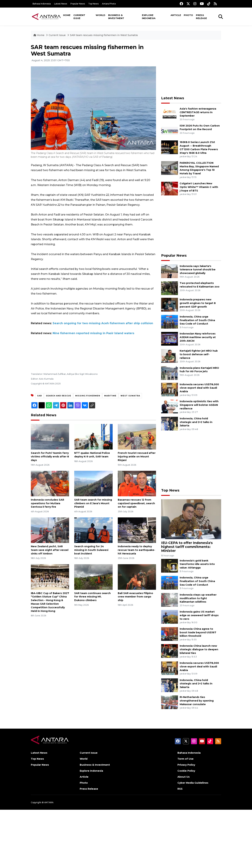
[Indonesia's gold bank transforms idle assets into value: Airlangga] (169, 565)
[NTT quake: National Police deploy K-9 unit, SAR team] (93, 436)
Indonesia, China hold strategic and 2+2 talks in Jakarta (196, 422)
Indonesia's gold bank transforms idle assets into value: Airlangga (197, 564)
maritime (110, 395)
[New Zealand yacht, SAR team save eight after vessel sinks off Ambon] (50, 530)
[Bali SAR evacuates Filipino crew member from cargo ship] (137, 576)
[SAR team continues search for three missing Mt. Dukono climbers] (93, 576)
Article (176, 15)
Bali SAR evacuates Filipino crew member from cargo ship (135, 597)
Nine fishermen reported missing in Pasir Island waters (93, 333)
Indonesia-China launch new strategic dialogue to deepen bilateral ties (199, 649)
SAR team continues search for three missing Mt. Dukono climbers (92, 597)
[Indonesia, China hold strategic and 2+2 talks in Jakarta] (169, 423)
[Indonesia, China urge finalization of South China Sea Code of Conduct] (169, 321)
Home (66, 15)
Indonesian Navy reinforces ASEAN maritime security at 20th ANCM (198, 337)
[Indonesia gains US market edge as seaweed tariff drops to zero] (169, 616)
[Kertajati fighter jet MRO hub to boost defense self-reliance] (169, 355)
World (100, 15)
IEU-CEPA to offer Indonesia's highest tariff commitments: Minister (187, 547)
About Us (183, 776)
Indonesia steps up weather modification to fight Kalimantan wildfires (198, 598)
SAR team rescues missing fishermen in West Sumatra (104, 35)
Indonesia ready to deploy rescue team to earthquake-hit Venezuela (136, 550)
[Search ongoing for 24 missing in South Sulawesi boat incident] (93, 530)
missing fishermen (87, 395)
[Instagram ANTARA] (194, 3)
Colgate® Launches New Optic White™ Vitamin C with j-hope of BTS (199, 187)
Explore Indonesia (148, 17)
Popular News (77, 3)
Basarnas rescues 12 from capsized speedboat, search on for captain (136, 503)
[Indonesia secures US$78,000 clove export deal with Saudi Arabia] (169, 389)
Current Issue (79, 17)
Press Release (201, 17)
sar (39, 395)
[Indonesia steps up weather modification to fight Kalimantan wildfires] (169, 599)
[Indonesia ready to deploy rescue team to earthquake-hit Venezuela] (137, 530)
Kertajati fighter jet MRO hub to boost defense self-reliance (199, 354)
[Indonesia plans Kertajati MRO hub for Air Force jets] (169, 372)
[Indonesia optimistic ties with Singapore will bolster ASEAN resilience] (169, 406)
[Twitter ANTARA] (188, 3)
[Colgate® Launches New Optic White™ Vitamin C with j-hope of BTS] (169, 188)
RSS (180, 788)
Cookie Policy (186, 770)
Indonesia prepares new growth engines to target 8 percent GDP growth (198, 303)
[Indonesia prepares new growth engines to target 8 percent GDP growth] (169, 304)
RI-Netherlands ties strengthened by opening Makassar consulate (197, 701)
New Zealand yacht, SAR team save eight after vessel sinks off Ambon (49, 550)
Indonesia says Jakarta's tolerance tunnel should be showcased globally (197, 270)
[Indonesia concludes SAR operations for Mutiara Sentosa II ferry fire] (50, 483)
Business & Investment (116, 17)
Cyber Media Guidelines (192, 782)
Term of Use (185, 758)
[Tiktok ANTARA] (208, 3)
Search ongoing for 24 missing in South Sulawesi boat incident (91, 550)
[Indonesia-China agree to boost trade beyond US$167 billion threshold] (169, 633)
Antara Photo (109, 3)
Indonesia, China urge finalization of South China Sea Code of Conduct (197, 320)
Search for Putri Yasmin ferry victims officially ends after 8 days (50, 456)
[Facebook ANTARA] (181, 3)
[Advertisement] (191, 68)
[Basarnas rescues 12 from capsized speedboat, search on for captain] (137, 483)
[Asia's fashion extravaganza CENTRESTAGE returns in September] (169, 113)
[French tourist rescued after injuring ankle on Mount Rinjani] (137, 436)
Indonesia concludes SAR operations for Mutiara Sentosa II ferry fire (47, 503)
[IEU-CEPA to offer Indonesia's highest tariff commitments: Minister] (191, 519)
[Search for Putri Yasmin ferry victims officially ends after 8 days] (50, 436)
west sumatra (130, 395)
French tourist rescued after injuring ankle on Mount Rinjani (136, 456)
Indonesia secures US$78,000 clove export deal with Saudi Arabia (199, 388)
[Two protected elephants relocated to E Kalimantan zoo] (169, 288)
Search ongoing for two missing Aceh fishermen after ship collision (103, 323)
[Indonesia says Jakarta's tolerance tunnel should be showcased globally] (169, 271)
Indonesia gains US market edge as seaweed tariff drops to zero (199, 615)
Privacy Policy (186, 764)
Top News (93, 3)
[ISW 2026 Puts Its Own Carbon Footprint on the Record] (169, 130)
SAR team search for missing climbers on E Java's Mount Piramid (93, 503)
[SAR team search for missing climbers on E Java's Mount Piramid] (93, 483)
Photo (188, 15)
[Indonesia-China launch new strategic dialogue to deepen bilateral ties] (169, 651)
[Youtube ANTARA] (202, 3)
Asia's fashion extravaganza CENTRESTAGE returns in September (198, 112)
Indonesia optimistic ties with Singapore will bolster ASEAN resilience (199, 405)
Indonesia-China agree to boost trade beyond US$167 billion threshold (198, 632)
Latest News (60, 3)
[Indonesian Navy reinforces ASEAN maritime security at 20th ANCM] (169, 338)
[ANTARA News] (46, 16)
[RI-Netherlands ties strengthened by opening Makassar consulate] (169, 702)
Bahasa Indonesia (42, 3)
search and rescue (58, 395)
